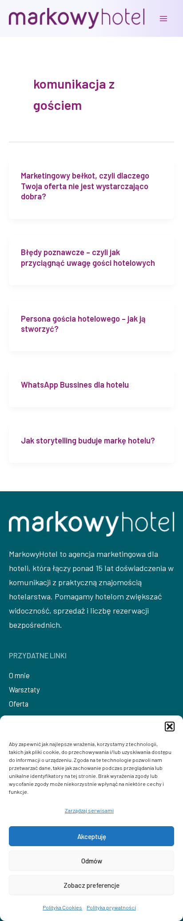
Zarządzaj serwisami (89, 810)
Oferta (18, 703)
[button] (169, 726)
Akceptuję (91, 836)
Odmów (91, 861)
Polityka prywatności (111, 907)
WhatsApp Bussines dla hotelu (75, 384)
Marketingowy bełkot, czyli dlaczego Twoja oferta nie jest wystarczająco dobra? (85, 186)
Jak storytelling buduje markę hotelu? (88, 440)
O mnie (19, 675)
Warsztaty (24, 689)
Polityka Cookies (62, 907)
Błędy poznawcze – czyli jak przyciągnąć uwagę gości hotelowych (88, 257)
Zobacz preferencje (91, 885)
